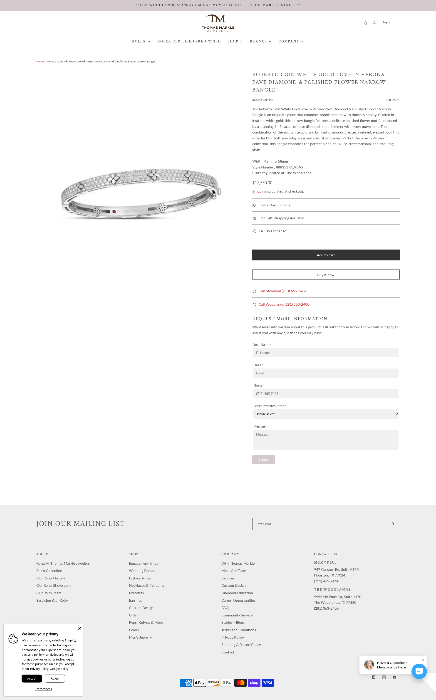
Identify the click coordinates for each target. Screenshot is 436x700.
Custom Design (141, 607)
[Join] (393, 524)
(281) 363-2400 (326, 608)
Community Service (237, 615)
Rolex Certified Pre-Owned (189, 41)
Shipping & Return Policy (241, 644)
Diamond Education (237, 593)
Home (40, 61)
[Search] (365, 23)
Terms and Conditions (238, 630)
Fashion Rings (140, 578)
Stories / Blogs (233, 622)
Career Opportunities (238, 600)
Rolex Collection (49, 570)
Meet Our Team (233, 570)
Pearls (134, 630)
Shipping (259, 191)
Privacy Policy (232, 637)
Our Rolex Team (48, 593)
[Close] (79, 627)
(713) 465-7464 (326, 581)
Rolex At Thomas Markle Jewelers (63, 563)
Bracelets (136, 593)
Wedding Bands (141, 570)
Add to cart (326, 255)
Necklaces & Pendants (146, 585)
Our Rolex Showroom (53, 585)
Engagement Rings (143, 563)
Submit (264, 459)
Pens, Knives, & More (146, 622)
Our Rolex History (50, 578)
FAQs (225, 607)
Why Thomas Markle (238, 563)
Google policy (59, 669)
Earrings (135, 600)
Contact (227, 652)
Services (228, 578)
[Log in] (374, 23)
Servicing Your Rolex (52, 600)
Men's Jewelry (140, 637)
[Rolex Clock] (410, 23)
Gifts (133, 615)
